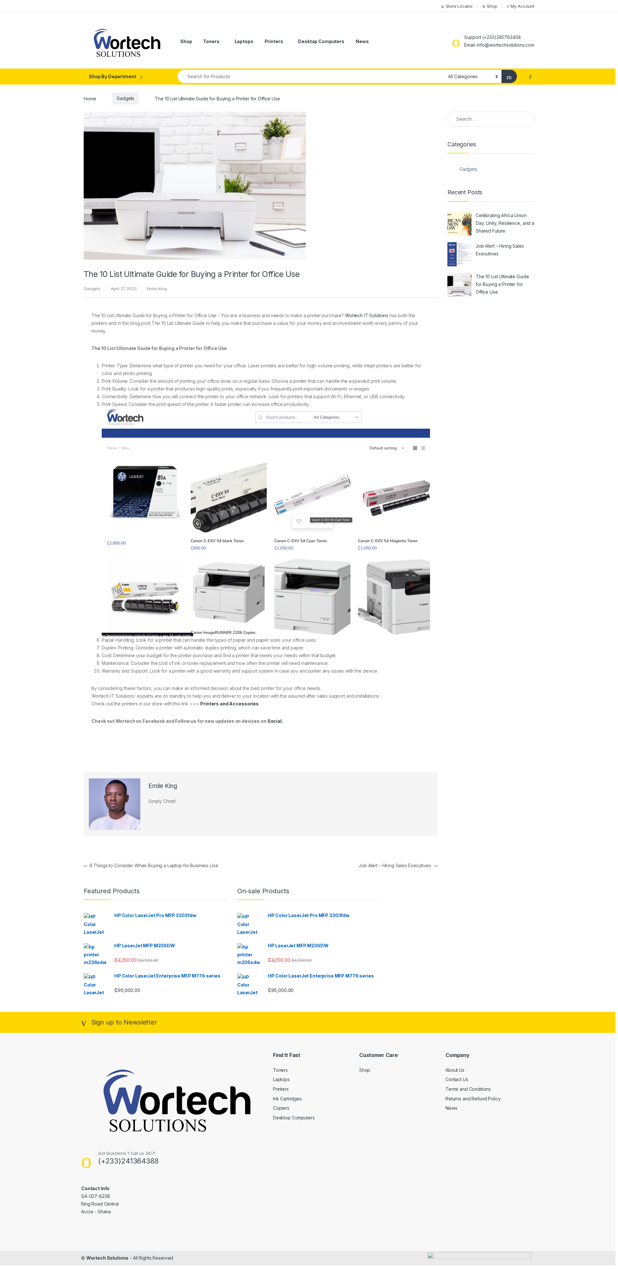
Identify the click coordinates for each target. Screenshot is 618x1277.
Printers (274, 41)
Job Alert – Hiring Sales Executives (398, 865)
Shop (492, 6)
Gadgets (125, 98)
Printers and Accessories (229, 703)
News (362, 41)
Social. (275, 721)
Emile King (157, 288)
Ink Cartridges (287, 1098)
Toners (211, 41)
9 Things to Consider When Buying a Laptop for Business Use (151, 865)
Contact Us (456, 1079)
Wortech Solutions (107, 1258)
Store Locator (459, 6)
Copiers (281, 1108)
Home (90, 98)
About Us (454, 1070)
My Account (522, 6)
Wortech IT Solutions (366, 315)
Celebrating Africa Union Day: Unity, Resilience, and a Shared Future (505, 223)
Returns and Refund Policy (473, 1098)
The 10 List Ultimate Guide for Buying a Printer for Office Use (502, 284)
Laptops (244, 41)
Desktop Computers (321, 41)
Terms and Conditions (468, 1089)
